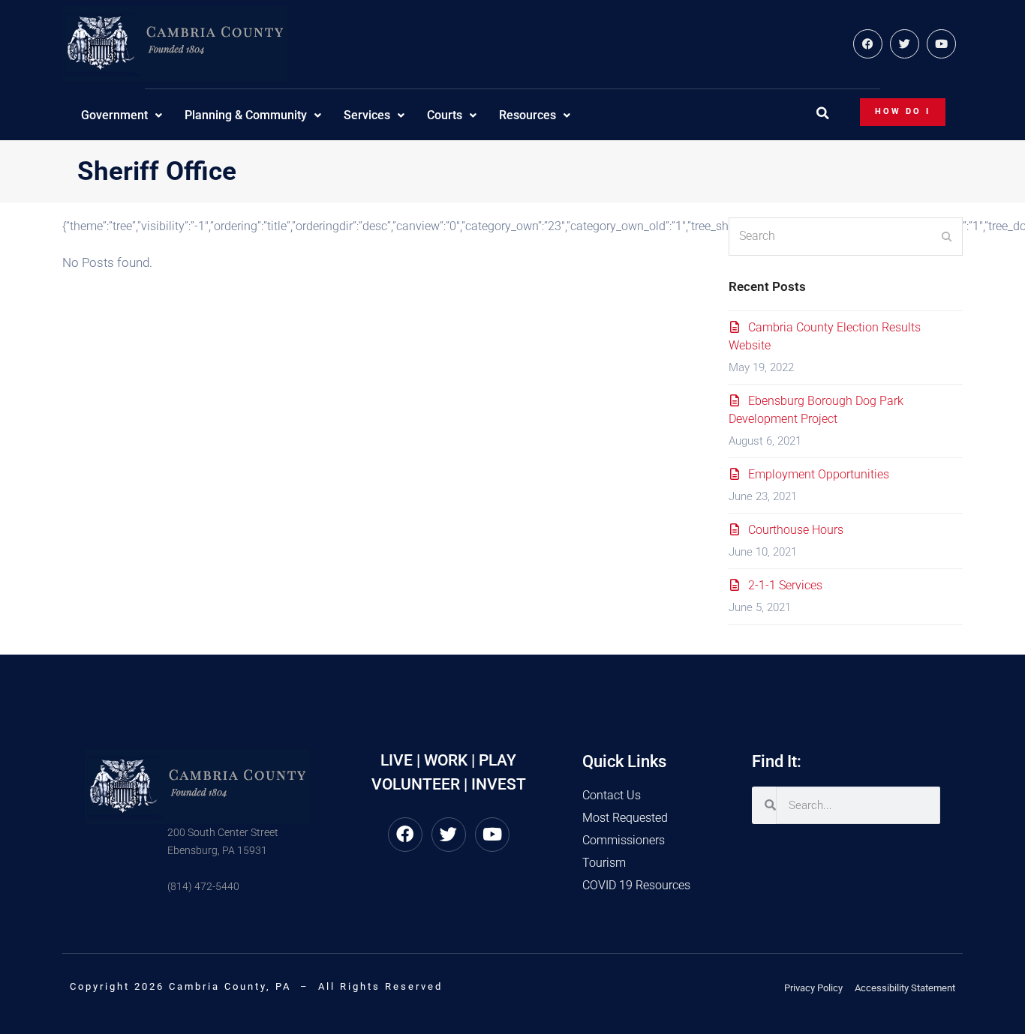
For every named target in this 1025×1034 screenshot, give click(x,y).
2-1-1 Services (785, 585)
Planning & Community (246, 115)
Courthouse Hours (795, 530)
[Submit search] (947, 236)
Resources (527, 115)
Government (114, 115)
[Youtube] (941, 43)
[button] (822, 113)
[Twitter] (904, 43)
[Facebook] (867, 43)
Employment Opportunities (818, 474)
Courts (444, 115)
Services (367, 115)
